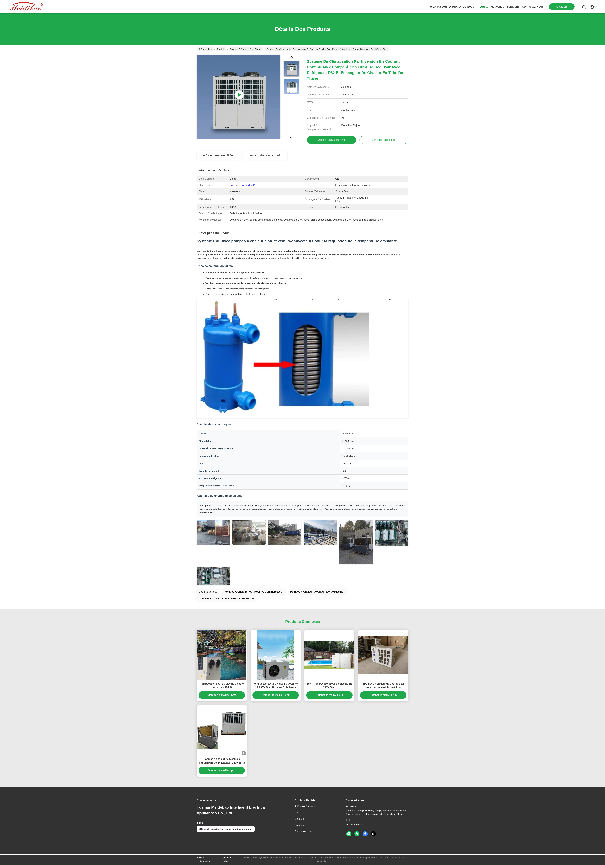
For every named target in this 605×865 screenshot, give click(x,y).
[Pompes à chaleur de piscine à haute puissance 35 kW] (221, 654)
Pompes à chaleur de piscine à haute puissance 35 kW (222, 685)
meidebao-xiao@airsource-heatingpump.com (228, 829)
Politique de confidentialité (203, 859)
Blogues (299, 819)
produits (482, 6)
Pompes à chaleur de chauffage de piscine (316, 591)
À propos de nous (461, 6)
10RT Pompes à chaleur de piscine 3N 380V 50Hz (329, 685)
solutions (513, 6)
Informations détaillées (218, 155)
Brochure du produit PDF (244, 185)
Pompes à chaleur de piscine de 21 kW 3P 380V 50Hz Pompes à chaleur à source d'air (276, 685)
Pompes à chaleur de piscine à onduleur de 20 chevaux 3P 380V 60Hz (222, 761)
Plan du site (228, 859)
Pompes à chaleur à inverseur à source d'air (226, 598)
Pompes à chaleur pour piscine (246, 49)
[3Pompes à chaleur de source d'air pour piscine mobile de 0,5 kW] (383, 655)
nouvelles (497, 6)
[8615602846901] (349, 834)
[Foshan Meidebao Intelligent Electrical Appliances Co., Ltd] (25, 6)
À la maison (438, 6)
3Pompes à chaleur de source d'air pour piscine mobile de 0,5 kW (383, 685)
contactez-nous (533, 6)
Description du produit (265, 155)
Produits (221, 49)
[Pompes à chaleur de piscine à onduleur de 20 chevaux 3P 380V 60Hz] (222, 730)
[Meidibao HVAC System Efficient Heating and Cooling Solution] (238, 97)
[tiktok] (373, 834)
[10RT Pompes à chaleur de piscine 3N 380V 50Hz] (329, 655)
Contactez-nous (304, 831)
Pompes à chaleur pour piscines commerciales (253, 591)
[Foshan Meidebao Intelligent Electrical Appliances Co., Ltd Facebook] (365, 834)
